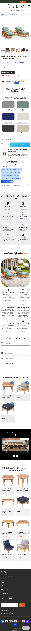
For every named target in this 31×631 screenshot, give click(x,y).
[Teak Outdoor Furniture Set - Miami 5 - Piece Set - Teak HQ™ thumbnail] (3, 50)
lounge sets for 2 (10, 207)
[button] (15, 164)
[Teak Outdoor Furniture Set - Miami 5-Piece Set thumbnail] (8, 50)
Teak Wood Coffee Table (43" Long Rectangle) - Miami (8, 511)
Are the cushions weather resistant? (11, 178)
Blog (2, 585)
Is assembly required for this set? (10, 175)
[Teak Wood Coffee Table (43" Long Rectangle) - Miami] (8, 501)
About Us (2, 582)
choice (21, 218)
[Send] (28, 185)
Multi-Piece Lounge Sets (5, 14)
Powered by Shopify (15, 630)
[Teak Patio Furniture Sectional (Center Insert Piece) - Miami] (8, 546)
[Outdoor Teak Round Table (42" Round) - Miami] (8, 524)
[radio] (8, 106)
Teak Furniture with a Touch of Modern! (15, 434)
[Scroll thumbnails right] (29, 50)
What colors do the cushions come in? (11, 169)
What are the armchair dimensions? (11, 172)
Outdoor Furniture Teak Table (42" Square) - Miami (23, 533)
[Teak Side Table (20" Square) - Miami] (8, 480)
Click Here (7, 578)
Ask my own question (7, 181)
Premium (15, 94)
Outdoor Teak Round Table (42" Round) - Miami (7, 533)
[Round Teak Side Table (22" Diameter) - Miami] (23, 480)
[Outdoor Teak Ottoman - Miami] (23, 501)
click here (12, 163)
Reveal (16, 83)
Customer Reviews (4, 584)
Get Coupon (23, 1)
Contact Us (3, 580)
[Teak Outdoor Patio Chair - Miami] (23, 546)
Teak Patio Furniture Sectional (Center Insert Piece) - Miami (8, 556)
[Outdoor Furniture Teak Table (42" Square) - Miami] (23, 524)
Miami (10, 470)
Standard (6, 94)
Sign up (21, 605)
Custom (25, 94)
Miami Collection (14, 14)
